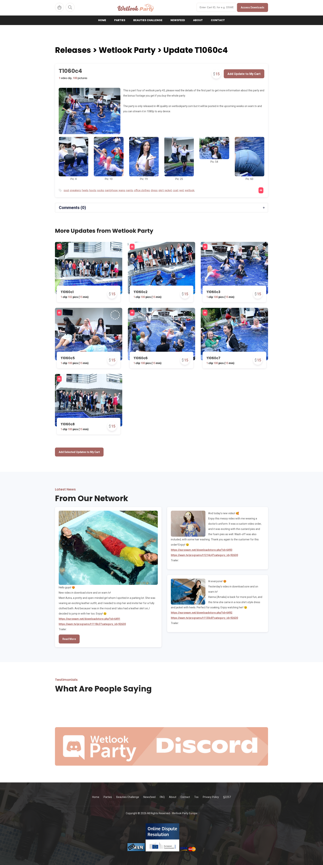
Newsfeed (177, 20)
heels (85, 190)
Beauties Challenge (147, 20)
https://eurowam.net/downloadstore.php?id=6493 (201, 549)
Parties (119, 20)
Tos (196, 797)
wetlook (189, 190)
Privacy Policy (211, 797)
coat (175, 190)
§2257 (227, 797)
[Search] (70, 7)
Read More (69, 638)
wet (181, 190)
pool (66, 190)
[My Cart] (59, 7)
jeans (122, 190)
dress (154, 190)
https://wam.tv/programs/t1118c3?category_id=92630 (92, 624)
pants (129, 190)
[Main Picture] (89, 111)
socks (100, 190)
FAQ (162, 797)
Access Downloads (252, 7)
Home (102, 20)
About (198, 20)
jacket (168, 190)
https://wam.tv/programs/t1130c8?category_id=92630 (204, 617)
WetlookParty (136, 7)
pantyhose (111, 190)
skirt (161, 190)
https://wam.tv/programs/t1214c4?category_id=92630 (204, 555)
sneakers (75, 190)
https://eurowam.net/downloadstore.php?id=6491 (89, 618)
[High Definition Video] (59, 247)
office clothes (142, 190)
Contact (218, 20)
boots (92, 190)
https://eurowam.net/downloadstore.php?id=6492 (201, 612)
